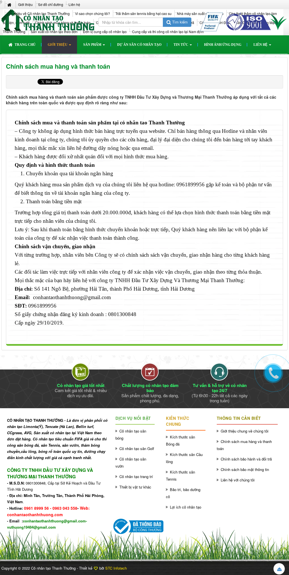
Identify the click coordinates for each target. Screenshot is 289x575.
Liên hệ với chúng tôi (238, 480)
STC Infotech (116, 568)
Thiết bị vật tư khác (135, 487)
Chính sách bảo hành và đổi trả (246, 459)
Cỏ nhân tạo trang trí (136, 476)
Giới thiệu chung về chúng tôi (244, 431)
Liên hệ (74, 4)
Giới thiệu (25, 4)
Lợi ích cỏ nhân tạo (185, 507)
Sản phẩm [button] (92, 45)
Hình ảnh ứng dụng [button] (222, 45)
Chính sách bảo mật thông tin (245, 469)
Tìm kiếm (179, 22)
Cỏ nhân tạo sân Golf (136, 448)
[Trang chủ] (10, 4)
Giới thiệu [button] (58, 45)
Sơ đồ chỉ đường (50, 4)
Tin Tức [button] (181, 45)
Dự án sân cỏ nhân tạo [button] (139, 45)
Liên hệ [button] (260, 45)
